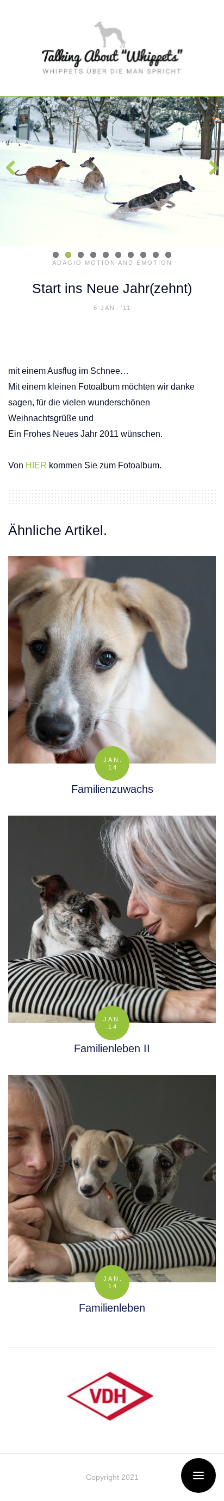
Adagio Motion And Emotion (112, 262)
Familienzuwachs (112, 789)
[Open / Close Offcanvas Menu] (198, 1475)
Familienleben (112, 1308)
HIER (36, 465)
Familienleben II (112, 1048)
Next (208, 171)
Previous (16, 171)
